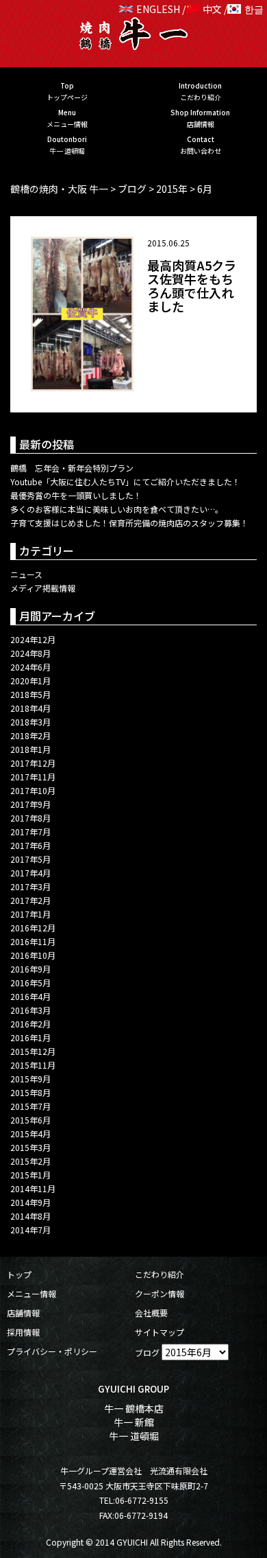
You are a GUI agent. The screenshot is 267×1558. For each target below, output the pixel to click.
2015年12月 (32, 1051)
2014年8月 (30, 1216)
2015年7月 (30, 1106)
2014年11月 (32, 1188)
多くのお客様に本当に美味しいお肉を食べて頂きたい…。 (116, 509)
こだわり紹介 (159, 1274)
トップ (19, 1274)
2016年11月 (32, 941)
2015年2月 (30, 1161)
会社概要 (151, 1312)
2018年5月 (30, 694)
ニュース (26, 574)
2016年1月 (30, 1037)
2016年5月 (30, 982)
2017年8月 (30, 818)
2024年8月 (30, 653)
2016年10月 (32, 955)
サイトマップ (159, 1332)
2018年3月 (30, 722)
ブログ (147, 1352)
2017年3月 (30, 886)
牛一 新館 (134, 1422)
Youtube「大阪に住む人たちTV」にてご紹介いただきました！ (125, 481)
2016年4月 (30, 996)
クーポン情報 (159, 1293)
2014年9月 (30, 1202)
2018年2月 (30, 735)
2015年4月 (30, 1133)
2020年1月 (30, 680)
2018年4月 (30, 708)
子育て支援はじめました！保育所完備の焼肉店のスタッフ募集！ (129, 522)
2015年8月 (30, 1092)
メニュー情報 (31, 1293)
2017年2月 (30, 900)
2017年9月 (30, 804)
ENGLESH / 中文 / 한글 (200, 9)
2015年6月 (30, 1120)
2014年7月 (30, 1229)
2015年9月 (30, 1078)
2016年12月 (32, 927)
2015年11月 (32, 1065)
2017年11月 (32, 776)
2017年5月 (30, 859)
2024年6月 (30, 667)
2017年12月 (32, 763)
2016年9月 (30, 969)
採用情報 (23, 1332)
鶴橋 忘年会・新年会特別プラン (72, 468)
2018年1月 (30, 749)
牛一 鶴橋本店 (134, 1408)
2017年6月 (30, 845)
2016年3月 (30, 1010)
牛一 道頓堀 (134, 1436)
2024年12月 (32, 639)
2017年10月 (32, 790)
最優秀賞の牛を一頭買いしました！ (76, 495)
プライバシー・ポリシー (52, 1351)
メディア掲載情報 (42, 588)
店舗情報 (23, 1312)
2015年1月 (30, 1175)
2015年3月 (30, 1147)
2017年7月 (30, 831)
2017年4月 (30, 873)
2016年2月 (30, 1024)
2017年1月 (30, 914)
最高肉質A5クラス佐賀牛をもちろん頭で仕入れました (191, 285)
